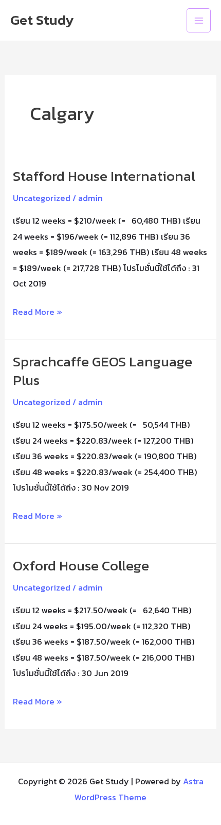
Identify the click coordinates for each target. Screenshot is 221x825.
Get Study (42, 19)
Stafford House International (104, 176)
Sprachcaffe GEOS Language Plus (102, 371)
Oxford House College (81, 565)
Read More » (37, 311)
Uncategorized (41, 198)
